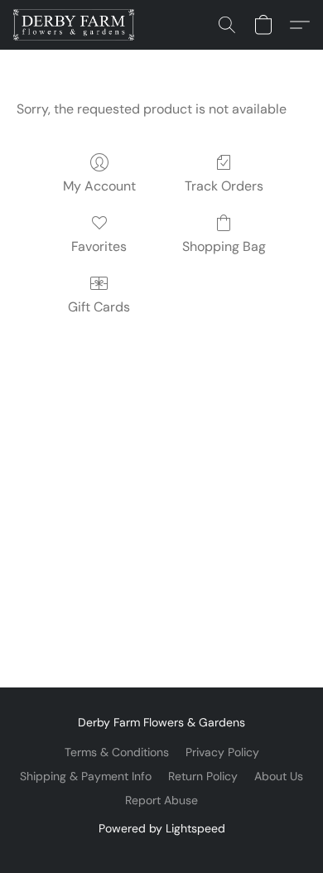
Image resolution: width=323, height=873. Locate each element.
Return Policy (203, 776)
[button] (76, 25)
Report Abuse (161, 800)
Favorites (99, 246)
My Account (99, 186)
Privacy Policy (222, 752)
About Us (278, 776)
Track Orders (224, 186)
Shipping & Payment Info (86, 776)
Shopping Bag (224, 246)
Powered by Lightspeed (162, 828)
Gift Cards (99, 307)
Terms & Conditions (117, 752)
